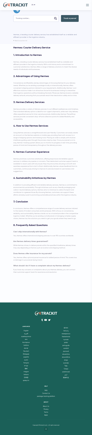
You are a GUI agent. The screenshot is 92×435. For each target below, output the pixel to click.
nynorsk (66, 339)
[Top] (46, 429)
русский (66, 351)
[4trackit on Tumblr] (42, 320)
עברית (26, 366)
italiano (26, 374)
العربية (26, 333)
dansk (26, 348)
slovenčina (66, 354)
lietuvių (66, 331)
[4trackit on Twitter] (49, 320)
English (26, 330)
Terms (46, 412)
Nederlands (66, 336)
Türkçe (66, 369)
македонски (66, 334)
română (66, 348)
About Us (46, 406)
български (26, 342)
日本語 (26, 377)
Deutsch (26, 351)
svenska (66, 363)
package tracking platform (46, 396)
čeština (26, 345)
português (65, 345)
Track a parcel (70, 18)
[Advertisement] (39, 28)
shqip (66, 360)
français (26, 363)
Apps (46, 415)
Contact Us (46, 393)
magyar (26, 371)
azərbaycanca (26, 336)
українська (66, 372)
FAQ (46, 390)
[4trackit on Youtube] (45, 320)
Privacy (46, 409)
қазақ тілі (26, 380)
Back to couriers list (21, 40)
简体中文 (66, 377)
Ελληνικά (26, 354)
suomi (26, 360)
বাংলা (26, 339)
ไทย (66, 366)
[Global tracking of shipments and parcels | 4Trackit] (15, 5)
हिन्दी (26, 369)
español (26, 357)
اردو (66, 374)
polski (66, 342)
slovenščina (66, 357)
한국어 (66, 328)
